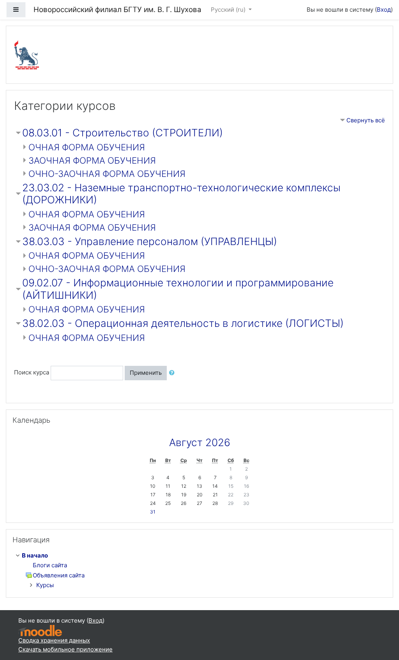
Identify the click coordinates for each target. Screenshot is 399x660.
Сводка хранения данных (54, 640)
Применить (146, 372)
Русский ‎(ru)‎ (229, 9)
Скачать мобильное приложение (65, 649)
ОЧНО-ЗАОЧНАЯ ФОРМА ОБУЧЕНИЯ (106, 173)
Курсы (45, 585)
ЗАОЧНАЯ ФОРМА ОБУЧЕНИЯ (92, 160)
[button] (173, 373)
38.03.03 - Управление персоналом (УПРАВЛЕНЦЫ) (149, 241)
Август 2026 (199, 442)
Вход (384, 9)
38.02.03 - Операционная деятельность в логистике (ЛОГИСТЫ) (183, 323)
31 (152, 512)
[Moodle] (40, 630)
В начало (35, 555)
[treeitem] (201, 555)
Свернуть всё (365, 120)
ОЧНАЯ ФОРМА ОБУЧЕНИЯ (86, 147)
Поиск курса (31, 372)
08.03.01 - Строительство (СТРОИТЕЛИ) (122, 133)
